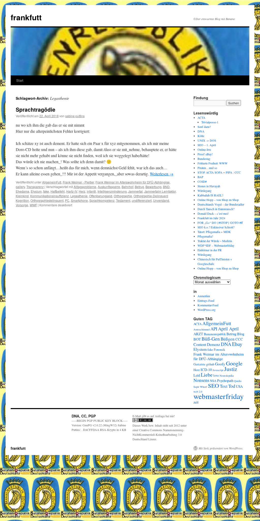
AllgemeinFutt (51, 182)
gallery (20, 186)
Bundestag (204, 159)
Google (234, 363)
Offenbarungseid (100, 196)
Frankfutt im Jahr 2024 (211, 218)
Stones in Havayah (209, 186)
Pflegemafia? (205, 236)
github (210, 364)
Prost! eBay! (205, 154)
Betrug (139, 186)
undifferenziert (142, 200)
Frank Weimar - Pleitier (78, 182)
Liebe (207, 374)
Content (199, 344)
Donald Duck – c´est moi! (213, 213)
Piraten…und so (207, 168)
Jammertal (135, 191)
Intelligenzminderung (112, 191)
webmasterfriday (218, 396)
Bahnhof (127, 186)
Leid (196, 375)
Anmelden (204, 296)
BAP (200, 177)
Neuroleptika (227, 375)
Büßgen (228, 339)
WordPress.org (207, 310)
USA (239, 386)
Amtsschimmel (201, 329)
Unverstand (161, 200)
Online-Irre (204, 149)
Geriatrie (199, 364)
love (216, 375)
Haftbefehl (58, 191)
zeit (196, 402)
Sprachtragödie (35, 109)
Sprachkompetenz (102, 200)
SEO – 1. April (207, 145)
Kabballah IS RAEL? (210, 195)
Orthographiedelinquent (46, 200)
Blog (240, 333)
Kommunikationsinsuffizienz (49, 196)
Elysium (36, 191)
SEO (213, 385)
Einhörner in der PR (210, 250)
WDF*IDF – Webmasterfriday (216, 245)
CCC (239, 339)
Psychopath (225, 380)
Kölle (201, 136)
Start (19, 80)
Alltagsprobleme (85, 186)
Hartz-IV (71, 191)
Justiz (230, 369)
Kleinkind (22, 196)
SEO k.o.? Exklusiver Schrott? (216, 227)
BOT (197, 339)
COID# (202, 181)
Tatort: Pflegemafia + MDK (215, 232)
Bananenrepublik (215, 334)
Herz (82, 191)
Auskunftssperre (109, 186)
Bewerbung (153, 186)
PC (67, 200)
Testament (123, 200)
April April (228, 329)
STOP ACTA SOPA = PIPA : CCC (219, 172)
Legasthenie (79, 196)
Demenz (213, 344)
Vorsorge (22, 205)
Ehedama (22, 191)
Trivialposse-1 (209, 122)
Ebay (237, 343)
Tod (231, 386)
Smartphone (79, 200)
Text (224, 386)
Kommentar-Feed (208, 305)
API (213, 329)
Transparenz (35, 186)
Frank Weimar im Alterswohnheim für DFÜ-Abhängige (132, 182)
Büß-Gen (211, 338)
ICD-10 (206, 369)
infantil (91, 191)
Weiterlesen (161, 173)
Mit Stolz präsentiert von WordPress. (221, 448)
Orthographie (123, 196)
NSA (213, 381)
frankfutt (26, 17)
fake (46, 191)
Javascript (218, 370)
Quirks (237, 381)
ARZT (198, 333)
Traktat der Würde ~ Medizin (215, 241)
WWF (33, 205)
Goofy (220, 363)
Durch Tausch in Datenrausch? (216, 209)
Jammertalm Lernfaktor (160, 191)
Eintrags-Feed (206, 300)
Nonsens (201, 380)
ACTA (201, 117)
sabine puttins (75, 116)
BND (166, 186)
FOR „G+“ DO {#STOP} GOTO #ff (220, 223)
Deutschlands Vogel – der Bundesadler (221, 204)
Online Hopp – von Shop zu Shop (218, 200)
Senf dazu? (204, 127)
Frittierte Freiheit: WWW (213, 163)
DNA (201, 131)
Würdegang (205, 191)
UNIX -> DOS (207, 140)
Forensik (219, 349)
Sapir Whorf (200, 387)
